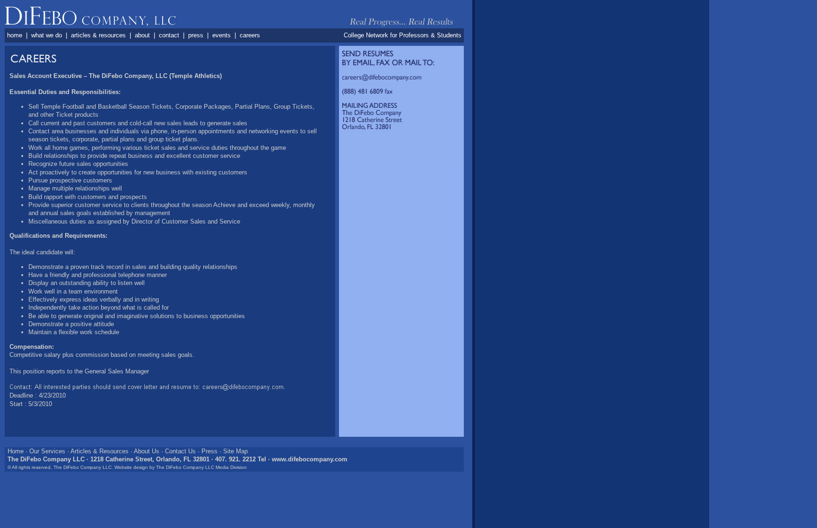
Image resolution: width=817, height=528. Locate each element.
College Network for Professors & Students (402, 35)
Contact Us (180, 451)
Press (209, 451)
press (195, 35)
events (221, 35)
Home (16, 451)
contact (169, 35)
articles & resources (98, 35)
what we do (46, 35)
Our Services (47, 451)
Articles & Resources (99, 451)
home (14, 35)
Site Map (235, 451)
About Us (146, 451)
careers (250, 35)
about (142, 35)
